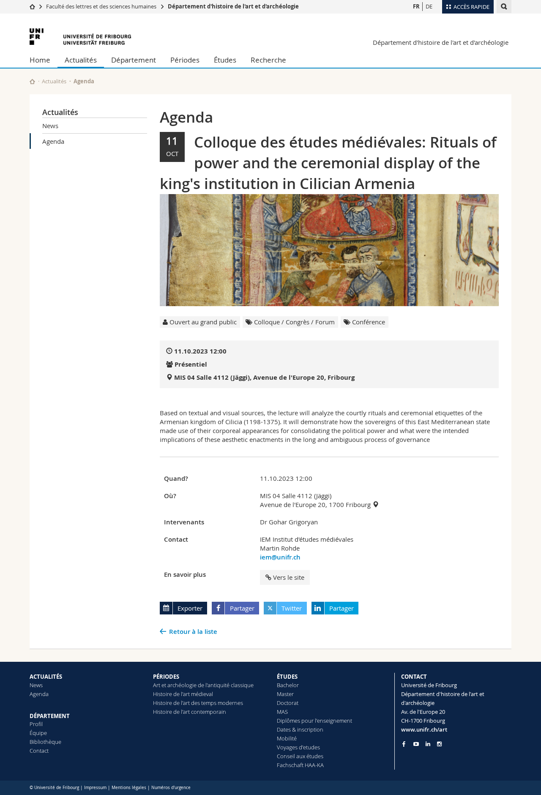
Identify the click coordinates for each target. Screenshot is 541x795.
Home (40, 60)
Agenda (53, 141)
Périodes (184, 60)
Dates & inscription (300, 729)
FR (416, 6)
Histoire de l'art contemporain (189, 712)
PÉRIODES (166, 676)
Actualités (81, 60)
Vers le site (288, 577)
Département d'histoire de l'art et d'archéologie (233, 6)
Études (225, 60)
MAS (282, 712)
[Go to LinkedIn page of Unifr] (428, 744)
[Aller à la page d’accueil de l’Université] (80, 36)
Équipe (38, 733)
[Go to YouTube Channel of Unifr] (416, 744)
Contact (39, 750)
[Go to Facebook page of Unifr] (404, 744)
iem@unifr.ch (280, 557)
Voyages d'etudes (298, 747)
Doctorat (287, 703)
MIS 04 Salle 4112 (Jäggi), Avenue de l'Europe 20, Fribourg (264, 377)
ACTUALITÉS (46, 676)
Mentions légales (129, 787)
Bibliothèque (45, 742)
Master (285, 694)
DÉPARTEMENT (50, 716)
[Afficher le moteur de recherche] (504, 6)
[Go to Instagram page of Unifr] (439, 744)
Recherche (268, 60)
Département (133, 60)
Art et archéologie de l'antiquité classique (203, 685)
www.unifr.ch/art (424, 729)
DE (429, 6)
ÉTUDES (287, 676)
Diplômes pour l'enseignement (314, 720)
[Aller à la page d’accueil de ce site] (32, 81)
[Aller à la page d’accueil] (32, 6)
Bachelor (288, 685)
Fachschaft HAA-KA (300, 765)
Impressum (95, 787)
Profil (36, 724)
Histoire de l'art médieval (183, 694)
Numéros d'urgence (171, 787)
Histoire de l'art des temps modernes (198, 703)
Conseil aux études (300, 756)
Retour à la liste (193, 631)
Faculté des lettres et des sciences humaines (101, 6)
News (50, 125)
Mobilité (287, 738)
